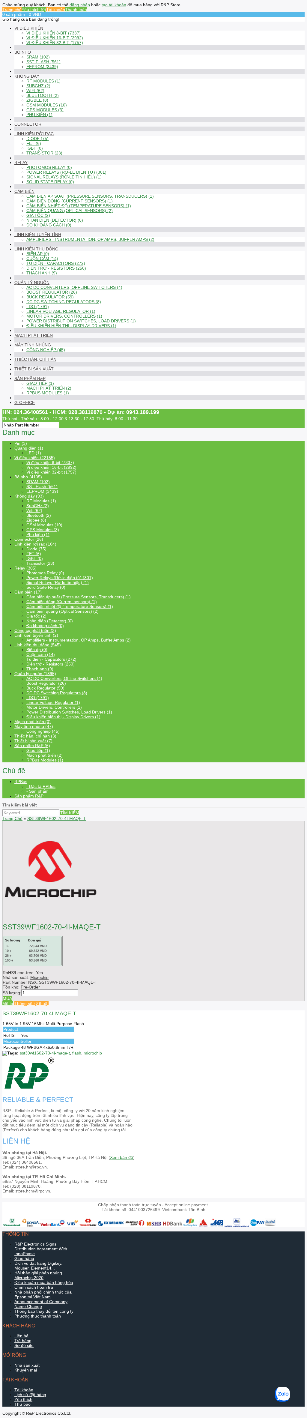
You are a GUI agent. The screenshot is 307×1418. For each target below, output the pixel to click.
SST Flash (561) (43, 61)
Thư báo (22, 1404)
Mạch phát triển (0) (32, 721)
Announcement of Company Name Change (40, 1304)
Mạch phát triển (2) (48, 388)
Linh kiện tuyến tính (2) (36, 635)
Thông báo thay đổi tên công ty (43, 1311)
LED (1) (33, 452)
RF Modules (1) (43, 81)
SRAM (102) (38, 57)
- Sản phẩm (37, 791)
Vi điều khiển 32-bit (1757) (54, 42)
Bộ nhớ (22, 52)
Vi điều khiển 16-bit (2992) (54, 37)
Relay (21, 162)
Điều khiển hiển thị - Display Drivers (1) (71, 325)
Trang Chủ (12, 818)
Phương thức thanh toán (37, 1316)
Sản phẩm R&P (30, 378)
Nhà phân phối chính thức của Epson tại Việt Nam (43, 1294)
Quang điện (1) (28, 448)
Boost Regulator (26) (51, 292)
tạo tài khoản (114, 4)
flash (76, 1053)
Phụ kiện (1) (39, 114)
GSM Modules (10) (46, 105)
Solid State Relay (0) (50, 181)
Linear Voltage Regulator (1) (60, 311)
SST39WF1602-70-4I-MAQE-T (56, 818)
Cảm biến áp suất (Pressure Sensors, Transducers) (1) (90, 196)
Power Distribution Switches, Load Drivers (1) (81, 321)
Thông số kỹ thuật (31, 1003)
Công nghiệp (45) (45, 349)
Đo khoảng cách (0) (48, 225)
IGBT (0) (34, 148)
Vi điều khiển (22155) (34, 457)
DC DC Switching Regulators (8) (63, 301)
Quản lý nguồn (31, 282)
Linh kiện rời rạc (34, 133)
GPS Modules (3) (45, 109)
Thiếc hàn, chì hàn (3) (35, 736)
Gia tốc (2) (38, 215)
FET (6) (33, 143)
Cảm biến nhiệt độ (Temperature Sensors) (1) (78, 205)
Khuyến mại (25, 1370)
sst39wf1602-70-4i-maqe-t (45, 1053)
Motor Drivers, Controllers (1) (64, 316)
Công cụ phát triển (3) (35, 630)
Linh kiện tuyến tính (37, 234)
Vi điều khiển (28, 28)
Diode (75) (37, 138)
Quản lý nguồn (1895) (35, 673)
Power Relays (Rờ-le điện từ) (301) (66, 172)
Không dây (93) (29, 496)
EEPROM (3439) (42, 66)
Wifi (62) (35, 90)
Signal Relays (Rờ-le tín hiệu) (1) (64, 177)
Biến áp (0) (37, 253)
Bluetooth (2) (42, 95)
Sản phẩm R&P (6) (32, 745)
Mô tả (7, 1003)
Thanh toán (76, 9)
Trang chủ (12, 9)
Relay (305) (25, 568)
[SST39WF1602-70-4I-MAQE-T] (51, 915)
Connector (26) (28, 539)
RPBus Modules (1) (47, 392)
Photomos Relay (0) (49, 167)
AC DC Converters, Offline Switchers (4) (74, 287)
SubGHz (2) (38, 85)
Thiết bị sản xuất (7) (33, 740)
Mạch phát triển (33, 335)
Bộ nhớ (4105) (28, 476)
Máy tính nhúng (32, 345)
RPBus (20, 781)
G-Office (24, 402)
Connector (27, 124)
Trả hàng (22, 1340)
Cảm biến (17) (28, 592)
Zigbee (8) (37, 100)
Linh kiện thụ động (36, 249)
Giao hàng (24, 1258)
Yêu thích (23, 1399)
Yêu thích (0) (34, 9)
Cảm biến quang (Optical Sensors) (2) (69, 210)
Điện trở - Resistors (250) (56, 268)
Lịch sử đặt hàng (30, 1394)
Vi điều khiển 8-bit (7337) (53, 33)
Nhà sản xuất (27, 1365)
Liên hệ (21, 1335)
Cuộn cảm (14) (42, 258)
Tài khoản (55, 9)
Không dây (26, 76)
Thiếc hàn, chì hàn (35, 359)
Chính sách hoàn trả (33, 1287)
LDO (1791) (37, 306)
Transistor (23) (44, 153)
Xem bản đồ (121, 1157)
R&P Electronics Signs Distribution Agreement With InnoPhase (40, 1249)
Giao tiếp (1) (40, 383)
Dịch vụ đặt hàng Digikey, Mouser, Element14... (38, 1265)
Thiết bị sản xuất (34, 368)
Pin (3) (20, 443)
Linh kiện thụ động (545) (37, 644)
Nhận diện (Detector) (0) (54, 220)
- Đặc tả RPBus (40, 786)
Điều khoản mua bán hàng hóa (43, 1282)
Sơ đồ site (24, 1345)
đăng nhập (80, 4)
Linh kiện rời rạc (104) (35, 544)
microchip (93, 1053)
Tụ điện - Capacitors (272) (55, 263)
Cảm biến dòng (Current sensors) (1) (69, 201)
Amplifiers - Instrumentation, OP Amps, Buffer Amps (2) (90, 239)
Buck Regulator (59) (50, 297)
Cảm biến (24, 191)
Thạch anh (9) (41, 273)
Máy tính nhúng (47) (33, 726)
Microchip (39, 977)
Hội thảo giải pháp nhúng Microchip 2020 (38, 1275)
